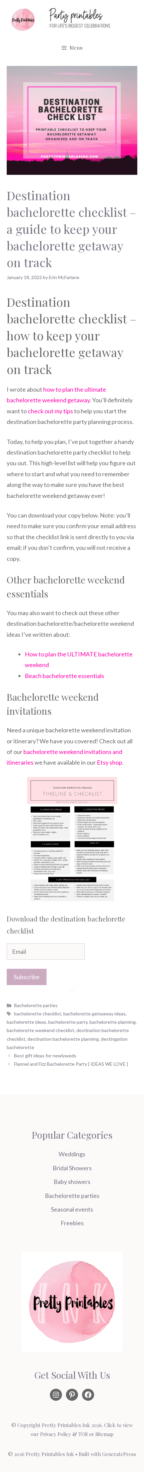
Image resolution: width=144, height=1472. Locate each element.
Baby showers (72, 1181)
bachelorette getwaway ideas (94, 1013)
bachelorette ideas (26, 1022)
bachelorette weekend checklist (40, 1030)
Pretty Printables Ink (66, 1425)
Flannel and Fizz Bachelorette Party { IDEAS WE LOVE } (71, 1064)
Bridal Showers (72, 1168)
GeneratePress (119, 1454)
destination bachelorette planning (63, 1039)
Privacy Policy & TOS (64, 1434)
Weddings (72, 1154)
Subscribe (27, 976)
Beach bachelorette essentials (64, 675)
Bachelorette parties (36, 1005)
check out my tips (50, 411)
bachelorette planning (112, 1022)
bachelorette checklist (37, 1013)
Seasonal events (72, 1209)
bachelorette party (67, 1022)
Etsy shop (109, 762)
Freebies (72, 1223)
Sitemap (104, 1434)
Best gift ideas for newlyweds (45, 1055)
